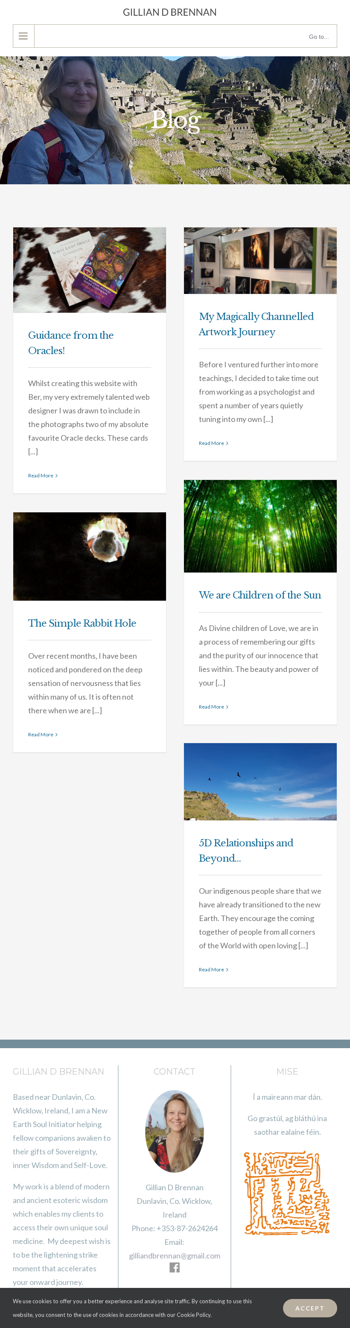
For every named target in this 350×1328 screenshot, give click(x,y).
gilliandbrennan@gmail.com (174, 1255)
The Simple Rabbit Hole (82, 623)
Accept (310, 1308)
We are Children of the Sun (260, 595)
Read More (40, 475)
